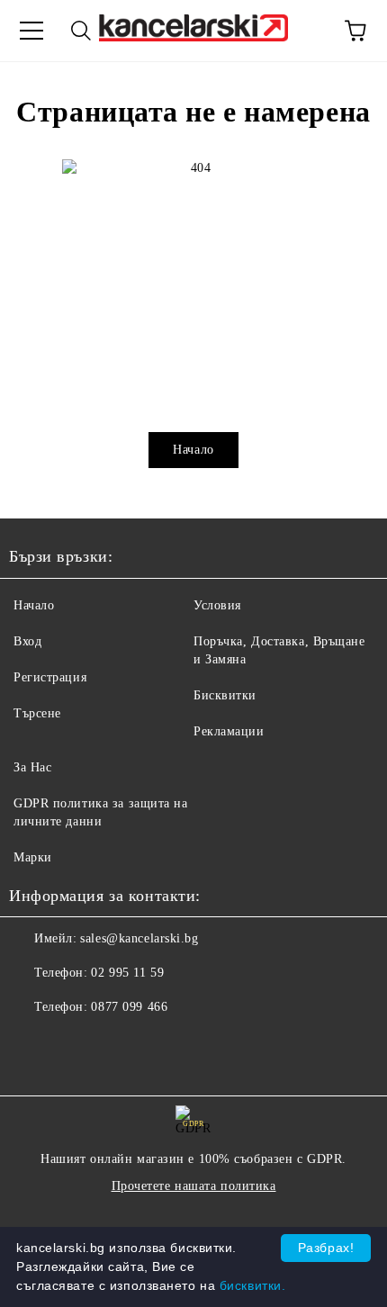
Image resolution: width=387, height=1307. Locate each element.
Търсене (37, 713)
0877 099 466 (129, 1007)
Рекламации (229, 731)
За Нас (32, 767)
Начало (193, 449)
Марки (33, 857)
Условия (217, 605)
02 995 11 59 (127, 972)
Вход (27, 641)
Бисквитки (225, 695)
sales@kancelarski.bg (139, 938)
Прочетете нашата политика (194, 1186)
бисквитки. (253, 1285)
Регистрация (50, 677)
